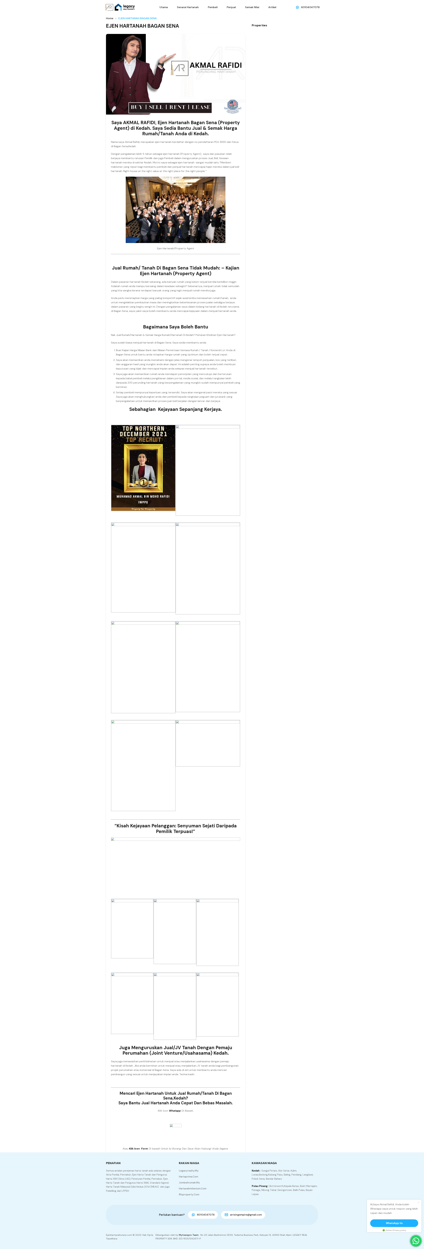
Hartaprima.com (188, 1176)
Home (109, 18)
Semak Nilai (252, 7)
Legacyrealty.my (189, 1170)
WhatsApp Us (394, 1223)
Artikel (272, 7)
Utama (163, 7)
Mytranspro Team (189, 1234)
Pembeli (213, 7)
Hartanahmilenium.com (192, 1188)
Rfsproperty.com (189, 1194)
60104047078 (310, 7)
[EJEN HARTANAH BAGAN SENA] (175, 74)
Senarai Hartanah (188, 7)
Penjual (231, 7)
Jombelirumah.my (189, 1182)
